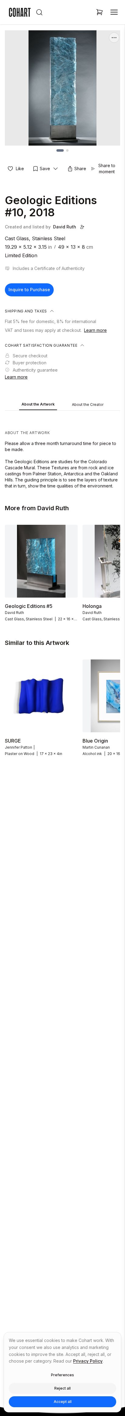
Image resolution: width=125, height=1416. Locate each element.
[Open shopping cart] (99, 12)
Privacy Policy (88, 1361)
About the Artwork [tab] (38, 404)
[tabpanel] (62, 451)
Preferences (62, 1375)
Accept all (63, 1401)
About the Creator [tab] (87, 404)
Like (20, 168)
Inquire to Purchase (29, 289)
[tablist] (62, 405)
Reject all (62, 1388)
